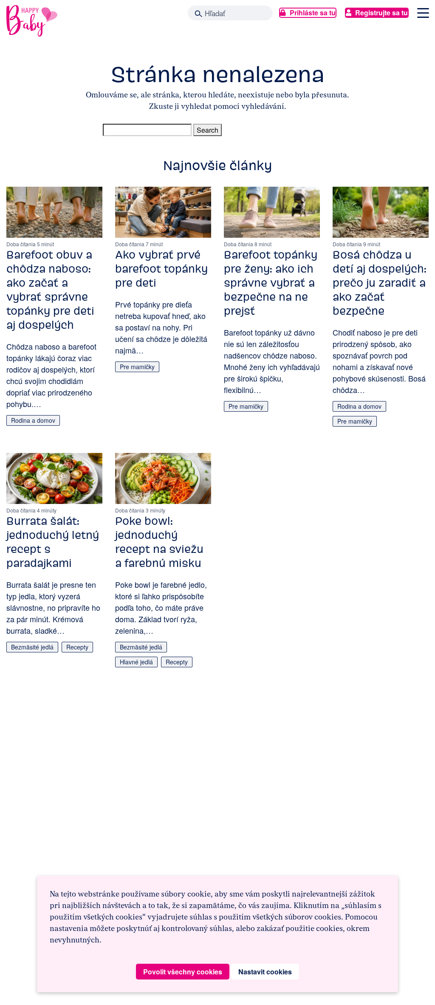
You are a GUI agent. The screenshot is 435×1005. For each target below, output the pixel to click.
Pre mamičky (137, 366)
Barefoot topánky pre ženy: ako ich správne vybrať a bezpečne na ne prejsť (270, 282)
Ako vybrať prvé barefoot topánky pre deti (161, 268)
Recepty (77, 647)
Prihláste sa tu (313, 12)
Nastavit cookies (265, 972)
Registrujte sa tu (381, 12)
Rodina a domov (33, 420)
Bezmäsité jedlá (32, 647)
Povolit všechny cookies (182, 972)
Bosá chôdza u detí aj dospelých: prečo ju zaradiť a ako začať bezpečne (380, 282)
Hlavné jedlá (136, 662)
